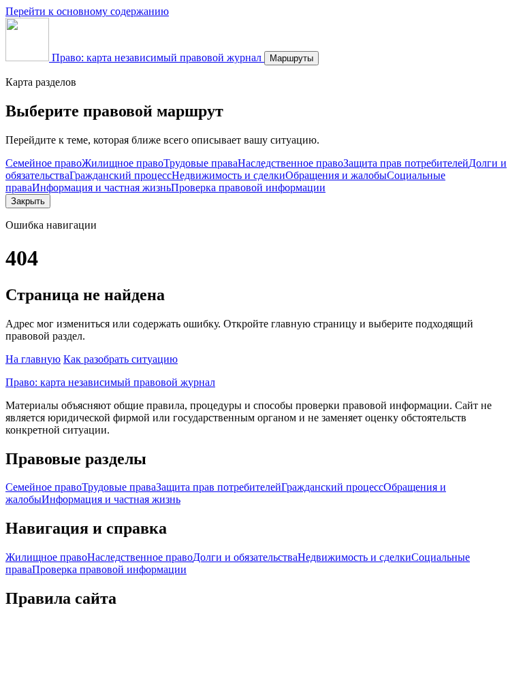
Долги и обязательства (245, 557)
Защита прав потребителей (406, 163)
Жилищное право (122, 163)
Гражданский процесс (120, 175)
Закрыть (28, 201)
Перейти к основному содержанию (87, 11)
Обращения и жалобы (336, 175)
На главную (33, 359)
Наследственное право (290, 163)
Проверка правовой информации (248, 187)
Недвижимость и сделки (228, 175)
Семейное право (43, 163)
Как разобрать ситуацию (120, 359)
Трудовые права (200, 163)
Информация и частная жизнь (101, 187)
